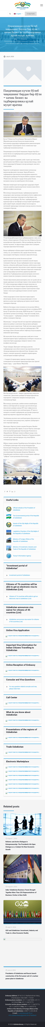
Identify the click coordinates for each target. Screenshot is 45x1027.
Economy (24, 39)
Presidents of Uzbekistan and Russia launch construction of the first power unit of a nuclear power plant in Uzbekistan (22, 976)
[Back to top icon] (42, 1024)
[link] (22, 636)
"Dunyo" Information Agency (22, 556)
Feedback (33, 1015)
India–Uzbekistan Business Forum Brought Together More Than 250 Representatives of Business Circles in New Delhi (21, 892)
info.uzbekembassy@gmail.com (19, 1015)
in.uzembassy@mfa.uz (25, 1013)
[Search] (10, 14)
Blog (15, 39)
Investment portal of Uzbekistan (19, 575)
